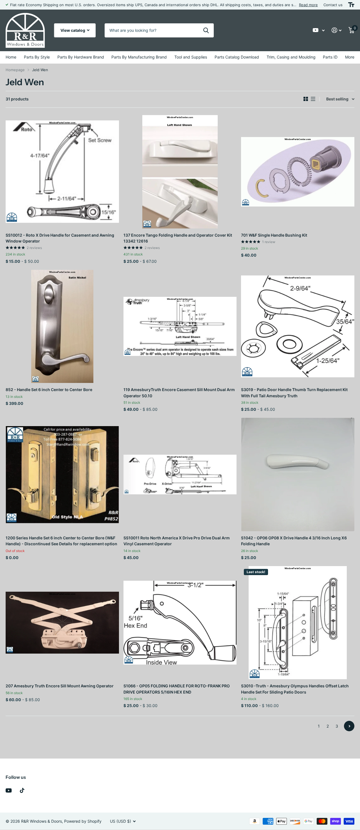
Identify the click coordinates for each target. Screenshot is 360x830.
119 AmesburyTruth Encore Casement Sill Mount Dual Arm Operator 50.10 (179, 392)
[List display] (313, 99)
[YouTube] (9, 790)
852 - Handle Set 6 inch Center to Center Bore (49, 389)
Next (349, 726)
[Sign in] (337, 30)
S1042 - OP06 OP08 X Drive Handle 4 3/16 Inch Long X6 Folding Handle (294, 540)
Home (11, 57)
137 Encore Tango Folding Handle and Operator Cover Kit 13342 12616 (177, 238)
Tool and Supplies (190, 57)
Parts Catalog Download (237, 57)
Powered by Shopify (83, 821)
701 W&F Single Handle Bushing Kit (274, 235)
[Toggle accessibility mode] (351, 4)
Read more (308, 5)
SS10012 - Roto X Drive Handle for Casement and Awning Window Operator (60, 238)
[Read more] (319, 30)
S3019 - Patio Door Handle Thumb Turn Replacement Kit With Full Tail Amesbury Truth (294, 392)
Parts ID (330, 57)
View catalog (73, 30)
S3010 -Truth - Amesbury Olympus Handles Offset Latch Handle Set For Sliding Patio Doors (295, 688)
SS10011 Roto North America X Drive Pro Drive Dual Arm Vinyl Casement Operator (176, 540)
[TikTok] (22, 790)
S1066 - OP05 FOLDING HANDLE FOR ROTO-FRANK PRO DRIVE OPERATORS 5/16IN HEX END (176, 688)
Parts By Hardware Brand (80, 57)
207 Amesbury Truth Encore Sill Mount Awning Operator (60, 685)
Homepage (15, 70)
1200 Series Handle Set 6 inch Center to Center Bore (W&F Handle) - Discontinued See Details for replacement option (61, 540)
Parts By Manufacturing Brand (139, 57)
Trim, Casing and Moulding (291, 57)
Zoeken (206, 30)
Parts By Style (37, 57)
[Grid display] (305, 99)
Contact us (333, 5)
